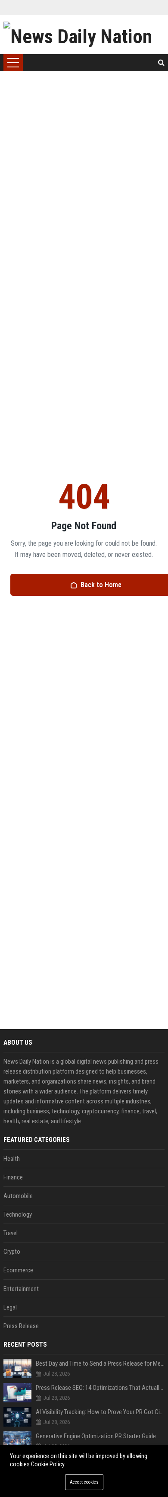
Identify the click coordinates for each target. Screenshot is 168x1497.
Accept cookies (84, 1482)
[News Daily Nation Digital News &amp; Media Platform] (84, 35)
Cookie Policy (48, 1464)
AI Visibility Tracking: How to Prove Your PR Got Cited (100, 1412)
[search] (161, 62)
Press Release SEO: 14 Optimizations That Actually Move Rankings (100, 1388)
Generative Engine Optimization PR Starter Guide (96, 1436)
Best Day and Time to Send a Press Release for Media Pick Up (100, 1363)
